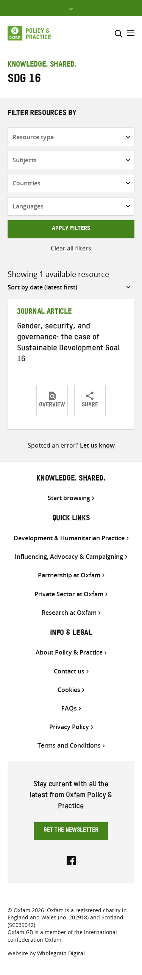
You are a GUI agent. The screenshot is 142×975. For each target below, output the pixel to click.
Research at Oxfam (69, 612)
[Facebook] (71, 860)
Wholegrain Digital (61, 953)
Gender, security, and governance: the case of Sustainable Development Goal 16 (68, 343)
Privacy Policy (69, 727)
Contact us (69, 671)
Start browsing (69, 498)
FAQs (69, 708)
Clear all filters (71, 248)
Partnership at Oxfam (69, 575)
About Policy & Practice (69, 652)
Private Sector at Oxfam (68, 594)
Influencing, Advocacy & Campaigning (69, 556)
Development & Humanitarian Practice (69, 538)
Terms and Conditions (69, 745)
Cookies (69, 690)
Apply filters (71, 229)
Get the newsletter (71, 830)
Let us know (97, 445)
